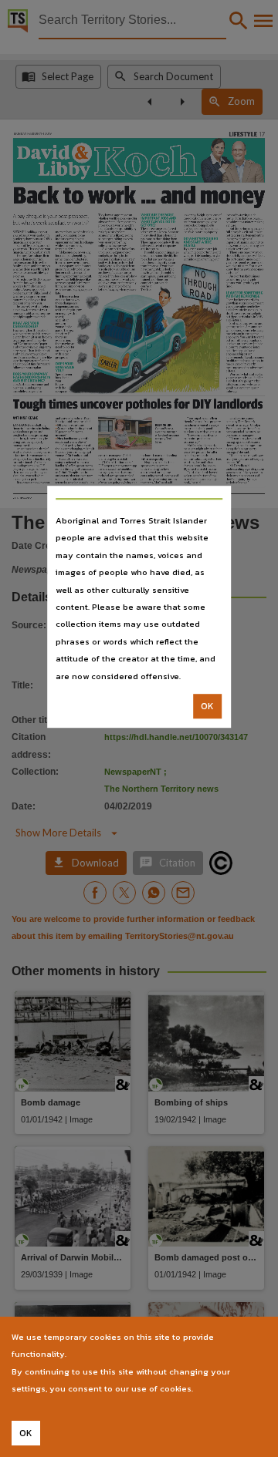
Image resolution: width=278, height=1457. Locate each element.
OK (207, 706)
